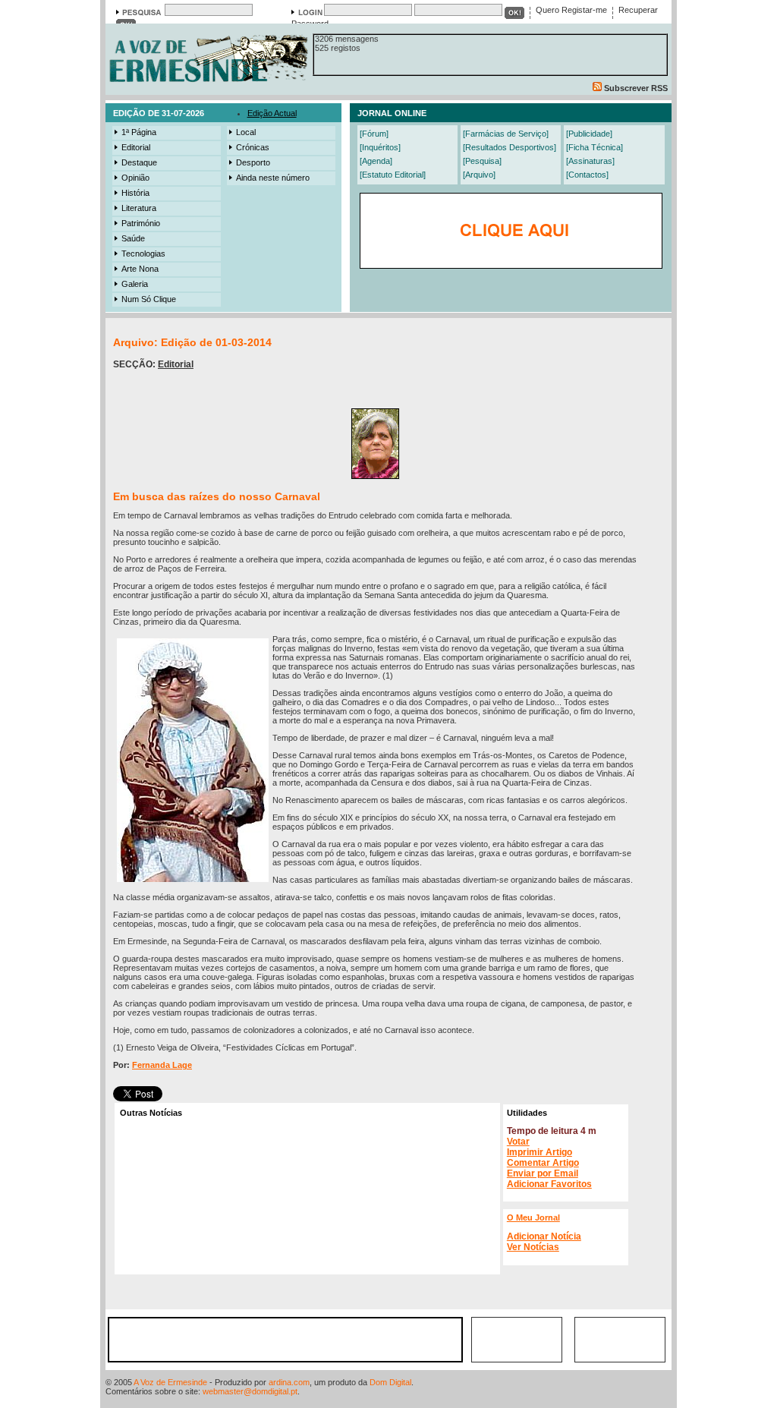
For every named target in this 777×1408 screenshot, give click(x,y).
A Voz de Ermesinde (170, 1382)
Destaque (139, 162)
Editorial (135, 147)
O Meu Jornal (533, 1217)
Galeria (134, 283)
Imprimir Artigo (539, 1152)
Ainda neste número (273, 177)
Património (140, 223)
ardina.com (289, 1382)
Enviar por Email (542, 1173)
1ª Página (138, 132)
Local (246, 132)
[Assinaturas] (590, 160)
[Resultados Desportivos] (509, 147)
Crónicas (252, 147)
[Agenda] (376, 160)
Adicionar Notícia (544, 1236)
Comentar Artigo (543, 1163)
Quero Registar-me (571, 9)
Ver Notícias (533, 1247)
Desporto (253, 162)
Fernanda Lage (162, 1064)
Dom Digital (390, 1382)
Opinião (135, 177)
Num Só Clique (148, 299)
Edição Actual (272, 113)
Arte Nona (140, 268)
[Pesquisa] (482, 160)
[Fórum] (374, 133)
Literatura (138, 208)
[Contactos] (587, 174)
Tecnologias (143, 253)
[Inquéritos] (380, 147)
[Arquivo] (479, 174)
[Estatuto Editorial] (393, 174)
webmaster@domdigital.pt (250, 1391)
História (135, 192)
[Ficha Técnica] (594, 147)
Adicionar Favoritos (549, 1184)
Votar (518, 1141)
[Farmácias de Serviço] (506, 133)
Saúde (133, 238)
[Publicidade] (589, 133)
